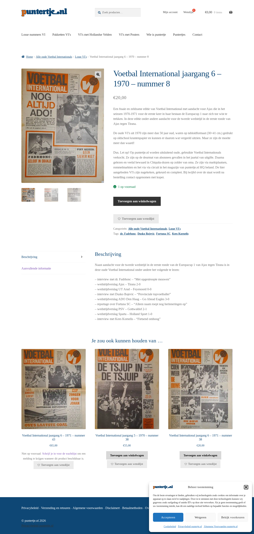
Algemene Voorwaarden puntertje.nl (221, 526)
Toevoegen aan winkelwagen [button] (127, 455)
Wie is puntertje (156, 34)
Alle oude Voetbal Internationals (54, 56)
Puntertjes (179, 34)
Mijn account (170, 12)
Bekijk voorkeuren (232, 517)
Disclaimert (112, 508)
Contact (197, 34)
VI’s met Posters (129, 34)
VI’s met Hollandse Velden (95, 34)
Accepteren (168, 517)
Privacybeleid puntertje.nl (190, 526)
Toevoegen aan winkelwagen (137, 201)
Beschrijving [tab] (29, 257)
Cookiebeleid (170, 526)
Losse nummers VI (33, 34)
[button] (246, 487)
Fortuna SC (163, 233)
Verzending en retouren (55, 508)
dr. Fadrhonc (128, 233)
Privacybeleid (29, 508)
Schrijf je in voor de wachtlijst (59, 453)
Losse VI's (81, 56)
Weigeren (200, 517)
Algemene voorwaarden (88, 508)
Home (29, 56)
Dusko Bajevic (146, 233)
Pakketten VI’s (61, 34)
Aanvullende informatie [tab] (36, 268)
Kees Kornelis (180, 233)
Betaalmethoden (132, 508)
